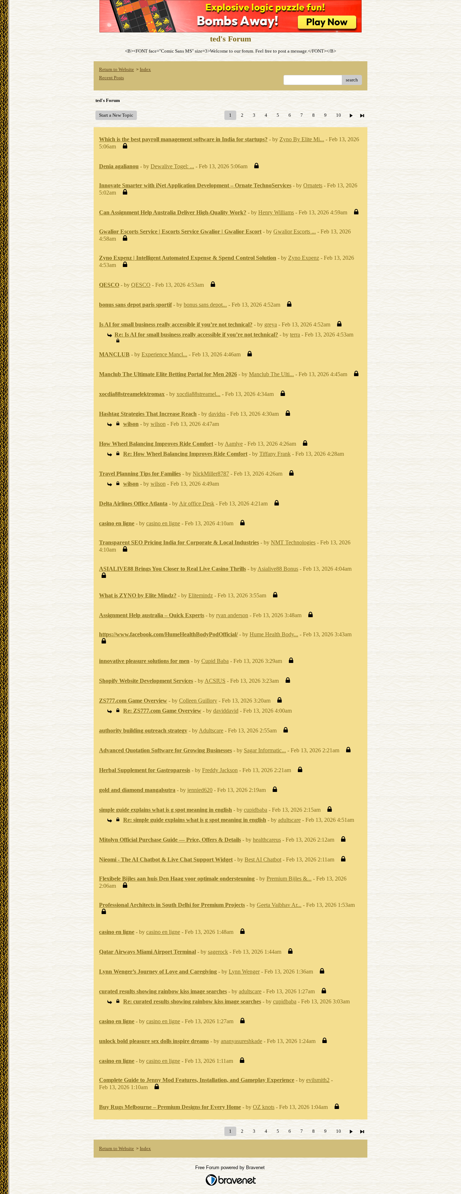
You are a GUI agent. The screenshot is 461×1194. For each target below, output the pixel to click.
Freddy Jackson (220, 770)
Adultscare (211, 730)
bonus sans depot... (205, 305)
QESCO (141, 285)
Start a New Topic (116, 115)
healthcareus (267, 840)
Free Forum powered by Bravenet (230, 1167)
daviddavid (225, 711)
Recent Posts (111, 77)
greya (270, 324)
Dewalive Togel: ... (172, 166)
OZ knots (263, 1107)
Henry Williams (276, 212)
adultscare (289, 820)
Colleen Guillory (198, 701)
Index (145, 69)
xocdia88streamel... (198, 394)
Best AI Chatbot (263, 859)
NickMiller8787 (211, 474)
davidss (217, 414)
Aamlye (234, 444)
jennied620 (199, 790)
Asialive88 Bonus (278, 569)
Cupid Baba (215, 661)
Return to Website (116, 69)
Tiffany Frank (275, 454)
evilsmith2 (318, 1080)
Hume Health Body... (274, 634)
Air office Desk (196, 503)
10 (338, 115)
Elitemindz (200, 595)
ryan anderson (232, 615)
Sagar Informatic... (265, 750)
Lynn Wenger (244, 971)
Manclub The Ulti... (271, 374)
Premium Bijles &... (289, 879)
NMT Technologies (293, 542)
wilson (158, 424)
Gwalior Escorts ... (294, 231)
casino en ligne (163, 523)
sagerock (218, 952)
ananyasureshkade (241, 1041)
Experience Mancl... (164, 354)
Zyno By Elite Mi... (301, 139)
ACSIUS (215, 681)
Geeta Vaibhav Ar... (279, 905)
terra (295, 334)
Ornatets (312, 185)
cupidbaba (255, 810)
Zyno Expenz (303, 258)
